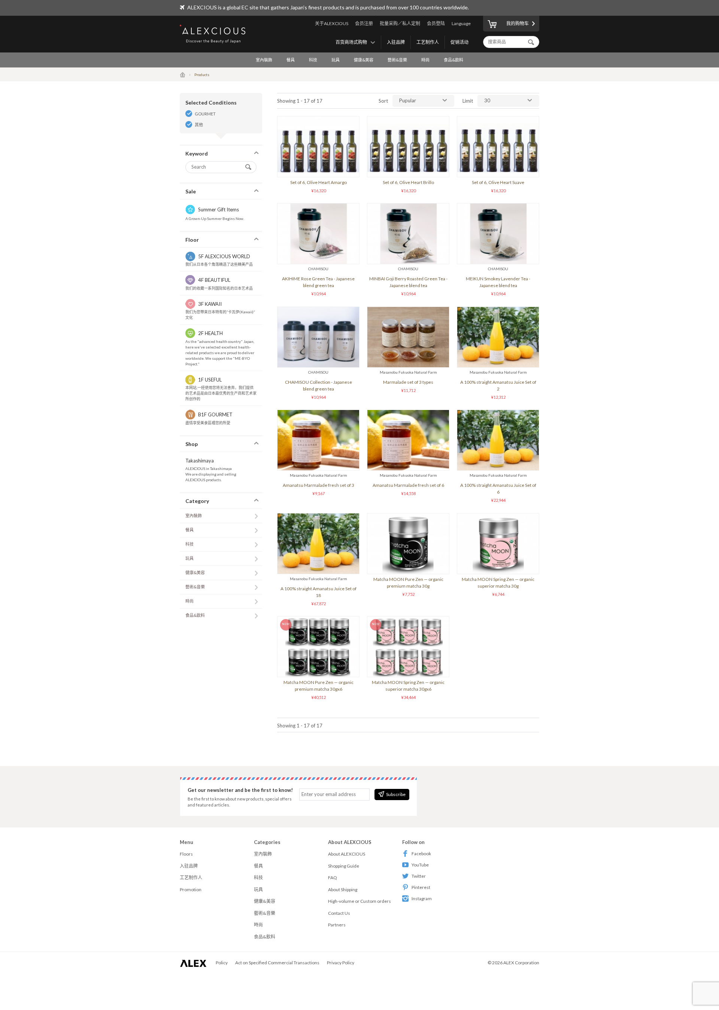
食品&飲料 (453, 59)
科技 (313, 59)
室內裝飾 (264, 59)
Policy (222, 962)
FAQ (332, 877)
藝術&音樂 (397, 59)
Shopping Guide (343, 866)
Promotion (190, 889)
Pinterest (421, 887)
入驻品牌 (396, 42)
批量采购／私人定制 (400, 23)
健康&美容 (363, 59)
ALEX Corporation (521, 962)
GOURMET (205, 113)
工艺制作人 (427, 42)
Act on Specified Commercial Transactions (277, 962)
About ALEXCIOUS (346, 854)
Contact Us (339, 913)
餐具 (290, 59)
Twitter (419, 876)
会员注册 (364, 23)
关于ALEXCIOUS (331, 23)
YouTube (420, 865)
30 (487, 100)
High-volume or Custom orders (359, 901)
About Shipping (342, 889)
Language (461, 23)
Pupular (407, 100)
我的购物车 (517, 23)
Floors (186, 854)
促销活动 (459, 42)
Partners (337, 925)
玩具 (335, 59)
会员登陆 (436, 23)
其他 (199, 124)
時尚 (425, 59)
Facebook (421, 853)
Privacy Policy (340, 962)
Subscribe (396, 794)
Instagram (422, 898)
